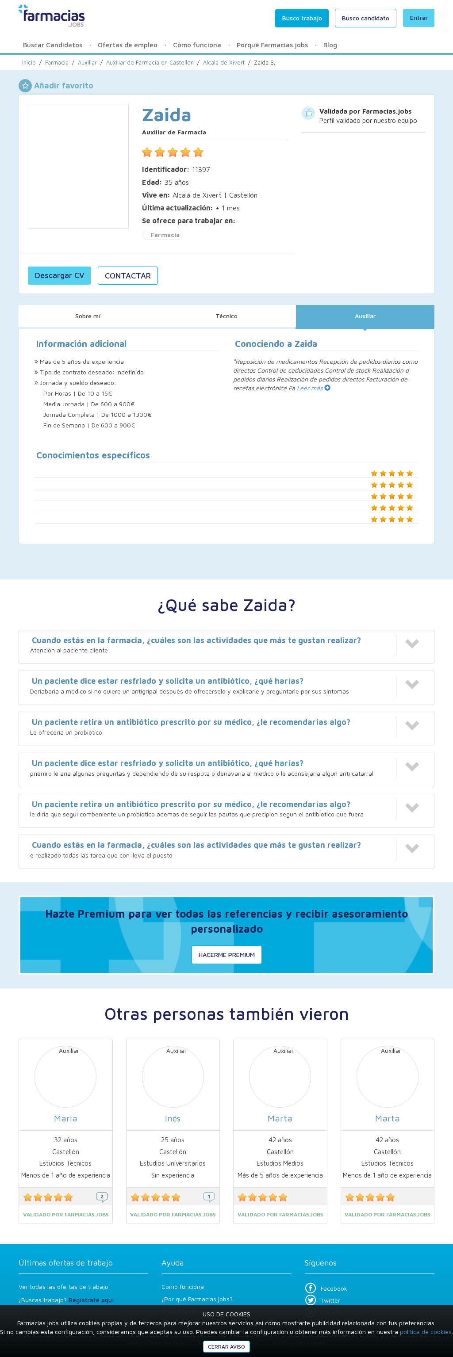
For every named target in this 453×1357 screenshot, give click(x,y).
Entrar (419, 17)
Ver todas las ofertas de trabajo (63, 1286)
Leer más (310, 388)
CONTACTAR (128, 275)
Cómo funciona (197, 45)
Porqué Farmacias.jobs (272, 45)
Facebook (334, 1288)
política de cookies (426, 1331)
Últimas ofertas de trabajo (66, 1262)
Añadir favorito (63, 85)
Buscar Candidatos (52, 45)
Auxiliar (365, 316)
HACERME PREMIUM (227, 954)
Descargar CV (59, 275)
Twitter (330, 1300)
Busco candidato (365, 18)
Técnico (226, 316)
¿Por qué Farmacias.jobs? (197, 1299)
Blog (330, 45)
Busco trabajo (302, 18)
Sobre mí (88, 316)
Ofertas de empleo (127, 45)
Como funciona (182, 1286)
